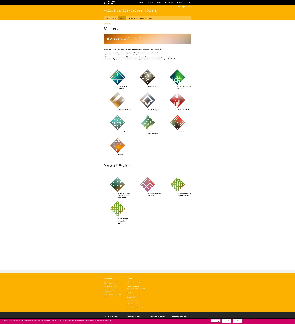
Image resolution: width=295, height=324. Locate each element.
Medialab (129, 293)
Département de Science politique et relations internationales (112, 282)
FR (187, 7)
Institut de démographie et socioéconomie (133, 296)
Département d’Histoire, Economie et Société (112, 295)
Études (159, 2)
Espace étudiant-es (132, 18)
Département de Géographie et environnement (111, 290)
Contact (151, 18)
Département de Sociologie (110, 286)
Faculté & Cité (143, 18)
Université (142, 2)
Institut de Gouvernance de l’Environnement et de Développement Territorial (136, 288)
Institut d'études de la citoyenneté (135, 304)
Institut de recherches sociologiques (135, 307)
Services (179, 2)
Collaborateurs (169, 2)
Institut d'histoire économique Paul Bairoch (135, 282)
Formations (122, 18)
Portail (181, 7)
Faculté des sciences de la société (130, 11)
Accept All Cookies (237, 321)
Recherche (114, 18)
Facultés (151, 2)
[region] (147, 321)
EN (189, 7)
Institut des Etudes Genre (132, 300)
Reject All (226, 321)
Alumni (187, 2)
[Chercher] (185, 7)
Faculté (107, 18)
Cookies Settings (215, 321)
